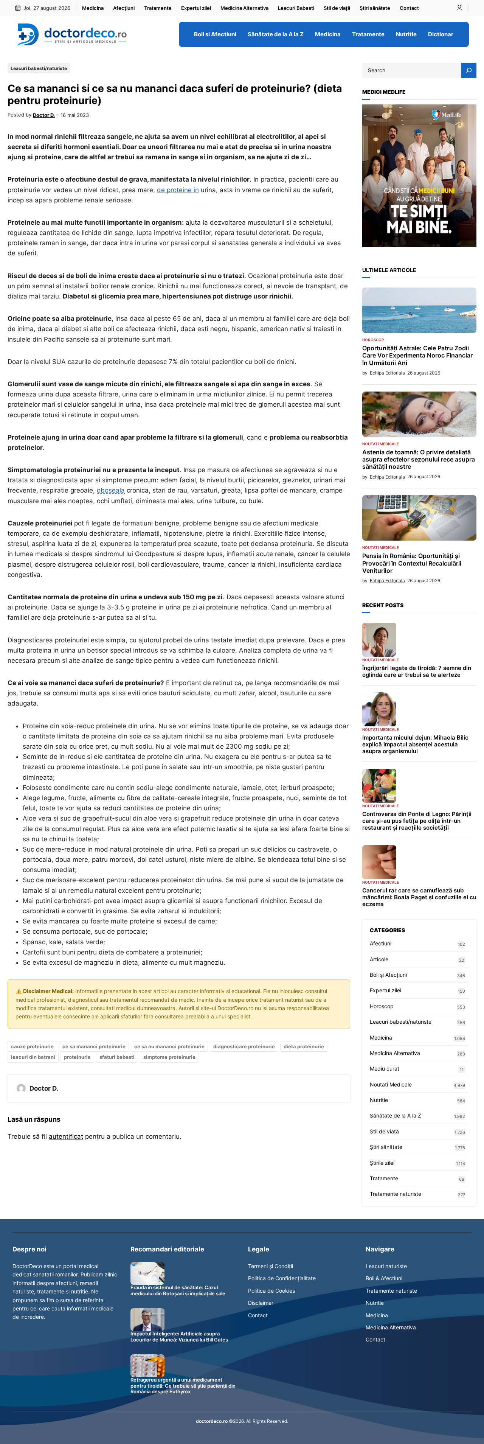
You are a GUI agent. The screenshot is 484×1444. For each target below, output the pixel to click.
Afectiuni (380, 943)
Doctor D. (44, 115)
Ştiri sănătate (386, 1147)
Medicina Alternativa (395, 1053)
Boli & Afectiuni (384, 1278)
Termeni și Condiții (270, 1266)
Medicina (381, 1037)
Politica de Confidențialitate (282, 1278)
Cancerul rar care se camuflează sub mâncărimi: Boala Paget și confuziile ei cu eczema (419, 897)
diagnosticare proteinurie (244, 1046)
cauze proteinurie (32, 1046)
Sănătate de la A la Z (395, 1115)
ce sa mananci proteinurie (94, 1046)
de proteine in (178, 190)
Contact (258, 1315)
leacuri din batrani (33, 1057)
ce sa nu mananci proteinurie (169, 1046)
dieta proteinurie (304, 1046)
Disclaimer (260, 1302)
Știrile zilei (382, 1163)
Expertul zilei (385, 990)
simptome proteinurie (169, 1057)
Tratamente (384, 1178)
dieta (106, 952)
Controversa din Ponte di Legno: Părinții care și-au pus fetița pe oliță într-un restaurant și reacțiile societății (417, 821)
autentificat (66, 1136)
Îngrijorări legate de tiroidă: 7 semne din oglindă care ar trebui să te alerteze (416, 671)
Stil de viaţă (384, 1131)
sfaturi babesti (117, 1057)
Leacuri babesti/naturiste (39, 68)
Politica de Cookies (271, 1290)
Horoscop (373, 339)
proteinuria (77, 1057)
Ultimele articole (389, 270)
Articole (379, 959)
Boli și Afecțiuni (388, 974)
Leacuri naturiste (386, 1266)
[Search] (468, 70)
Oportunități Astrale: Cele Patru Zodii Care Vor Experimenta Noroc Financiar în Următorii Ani (417, 355)
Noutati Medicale (380, 443)
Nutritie (379, 1100)
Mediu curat (384, 1068)
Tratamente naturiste (395, 1194)
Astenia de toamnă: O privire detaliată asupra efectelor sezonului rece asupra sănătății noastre (418, 459)
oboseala (111, 490)
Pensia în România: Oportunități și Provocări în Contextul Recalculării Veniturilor (411, 563)
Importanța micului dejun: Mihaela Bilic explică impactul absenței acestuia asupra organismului (415, 744)
